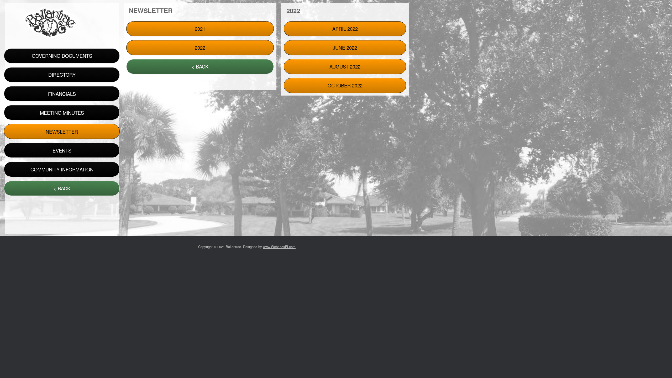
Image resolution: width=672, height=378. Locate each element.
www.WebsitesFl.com (279, 246)
